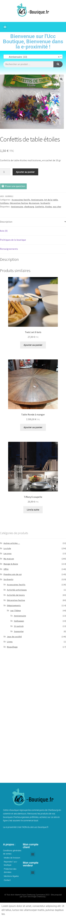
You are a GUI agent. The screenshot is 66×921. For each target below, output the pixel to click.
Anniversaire (37, 199)
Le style (7, 548)
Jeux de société (14, 636)
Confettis (39, 206)
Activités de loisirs (16, 595)
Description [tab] (6, 221)
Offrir (6, 569)
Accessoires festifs (21, 199)
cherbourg (29, 206)
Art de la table (51, 199)
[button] (5, 27)
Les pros (8, 553)
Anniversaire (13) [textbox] (32, 56)
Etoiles (48, 206)
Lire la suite (33, 509)
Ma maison (34, 203)
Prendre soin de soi (13, 574)
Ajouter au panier (25, 171)
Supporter (19, 631)
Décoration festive (19, 203)
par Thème (15, 610)
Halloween (19, 621)
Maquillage (12, 646)
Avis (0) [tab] (4, 230)
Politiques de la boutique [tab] (13, 239)
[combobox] (33, 56)
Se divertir (45, 203)
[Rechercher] (58, 64)
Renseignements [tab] (9, 248)
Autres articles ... (12, 543)
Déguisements (14, 605)
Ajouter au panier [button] (33, 344)
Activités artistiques (17, 589)
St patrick (18, 626)
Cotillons (4, 203)
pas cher (57, 206)
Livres (10, 641)
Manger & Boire (11, 564)
